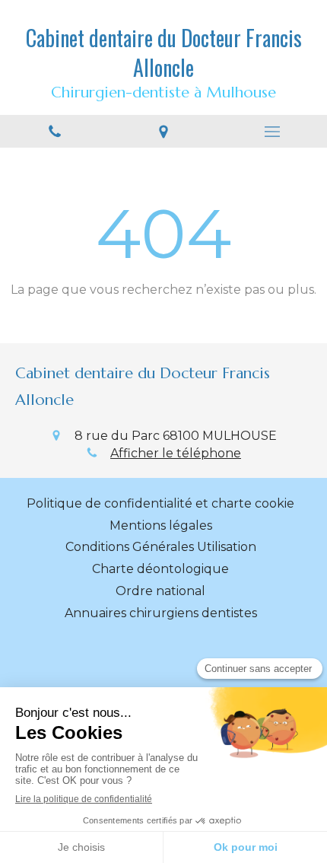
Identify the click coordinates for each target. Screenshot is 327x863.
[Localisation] (163, 131)
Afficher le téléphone (175, 453)
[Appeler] (54, 131)
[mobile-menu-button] (272, 131)
